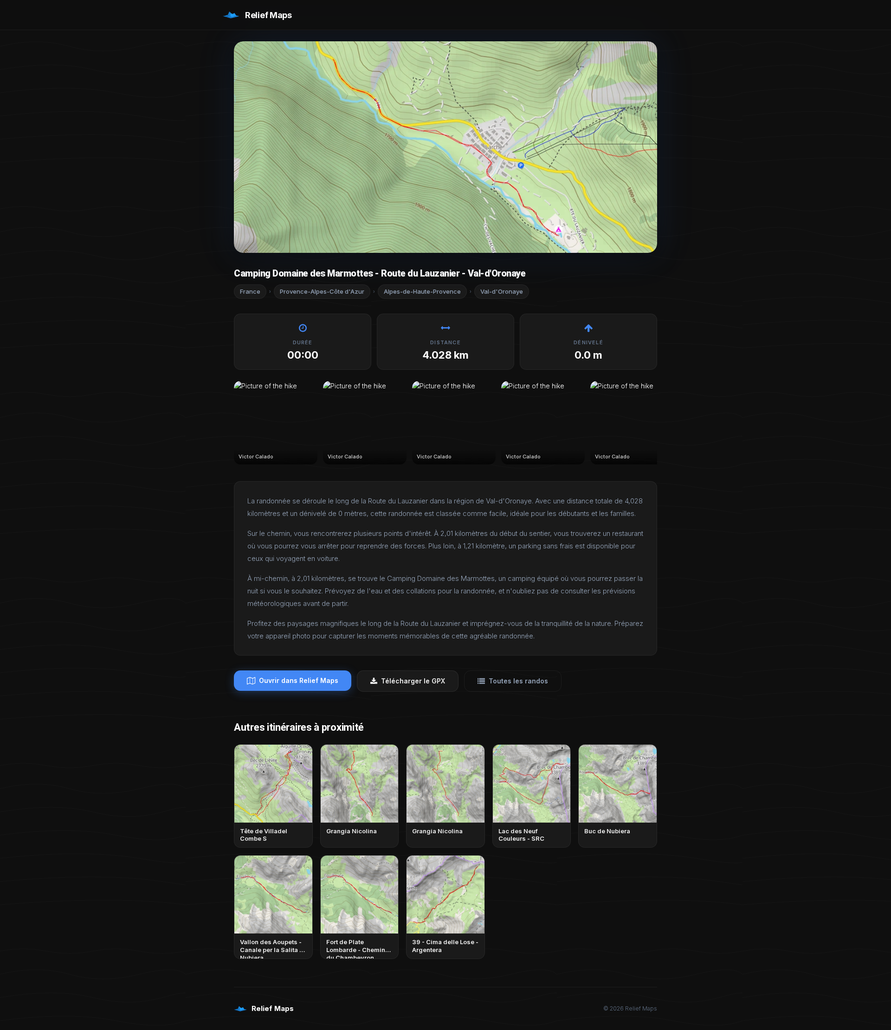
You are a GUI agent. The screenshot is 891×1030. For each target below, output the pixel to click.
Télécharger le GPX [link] (413, 681)
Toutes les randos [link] (518, 681)
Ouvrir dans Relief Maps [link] (298, 680)
